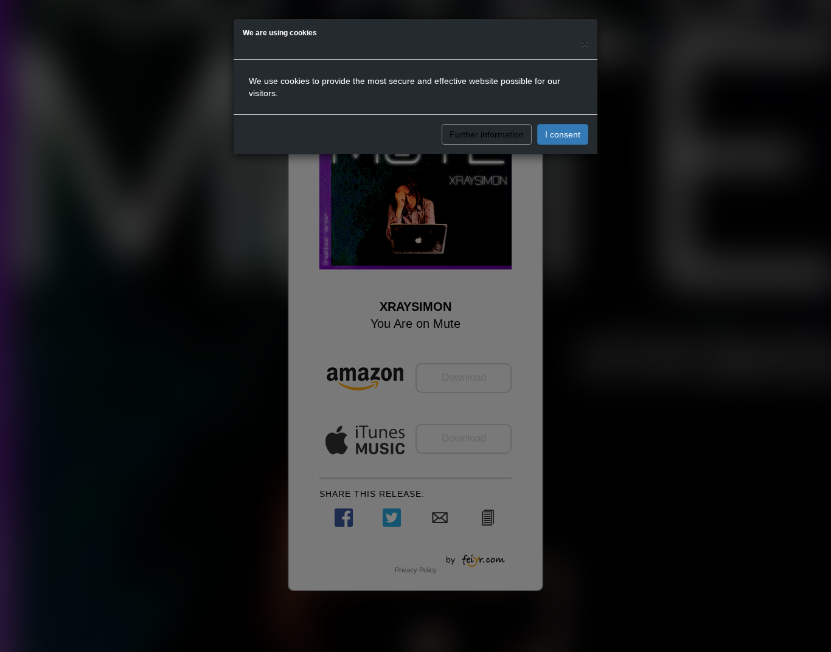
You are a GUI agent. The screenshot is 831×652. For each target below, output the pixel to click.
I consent (562, 134)
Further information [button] (487, 134)
